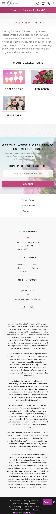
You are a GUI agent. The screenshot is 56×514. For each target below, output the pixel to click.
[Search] (38, 4)
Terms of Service (27, 205)
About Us (21, 264)
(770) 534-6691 (28, 291)
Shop (27, 23)
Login (34, 264)
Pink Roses (14, 115)
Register (35, 268)
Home (17, 23)
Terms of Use (29, 512)
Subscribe (28, 184)
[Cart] (43, 3)
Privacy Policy (28, 200)
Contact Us (28, 211)
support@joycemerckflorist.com (28, 299)
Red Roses (42, 89)
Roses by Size (14, 89)
